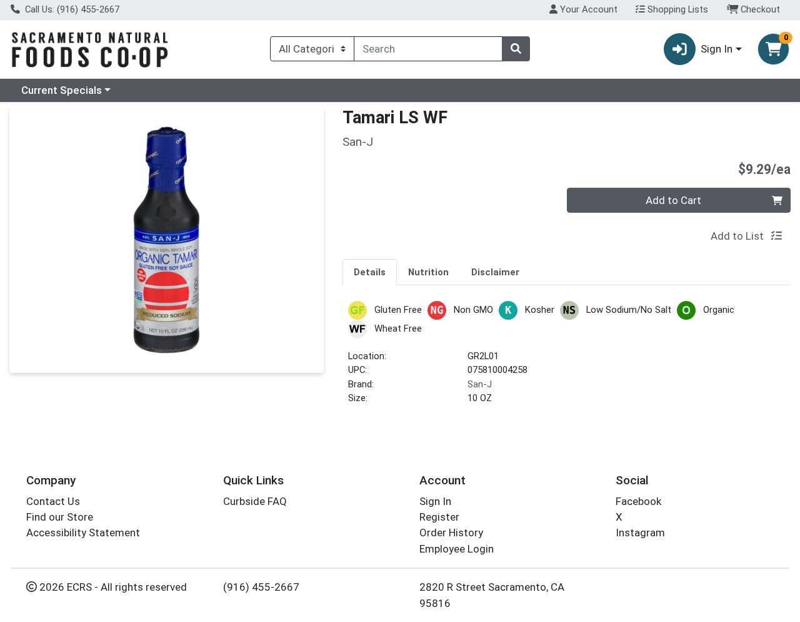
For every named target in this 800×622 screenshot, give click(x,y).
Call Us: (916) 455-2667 (70, 9)
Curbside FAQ (255, 501)
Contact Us (53, 501)
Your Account (588, 9)
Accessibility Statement (83, 532)
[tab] (369, 271)
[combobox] (428, 48)
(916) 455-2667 (261, 587)
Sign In (435, 501)
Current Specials (61, 90)
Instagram (640, 532)
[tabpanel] (566, 358)
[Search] (515, 48)
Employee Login (456, 549)
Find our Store (59, 517)
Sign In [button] (716, 49)
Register (439, 517)
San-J (480, 384)
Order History (451, 532)
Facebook (638, 501)
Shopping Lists (676, 9)
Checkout (759, 9)
